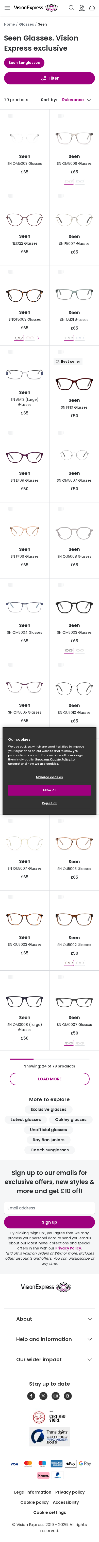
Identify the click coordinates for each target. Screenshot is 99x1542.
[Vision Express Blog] (68, 1396)
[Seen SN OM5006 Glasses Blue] (80, 182)
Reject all (49, 803)
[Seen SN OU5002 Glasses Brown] (69, 963)
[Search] (72, 8)
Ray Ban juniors (48, 1140)
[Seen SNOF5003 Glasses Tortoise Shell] (19, 338)
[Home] (36, 8)
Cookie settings (49, 1512)
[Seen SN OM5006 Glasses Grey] (69, 182)
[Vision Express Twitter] (43, 1396)
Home (9, 24)
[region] (50, 771)
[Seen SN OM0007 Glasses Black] (80, 1043)
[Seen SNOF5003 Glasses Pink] (30, 338)
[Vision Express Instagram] (56, 1396)
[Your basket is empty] (92, 8)
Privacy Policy (68, 1248)
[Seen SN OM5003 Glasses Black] (69, 651)
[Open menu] (7, 8)
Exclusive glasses (49, 1109)
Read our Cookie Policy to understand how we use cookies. (41, 761)
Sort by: (49, 100)
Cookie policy (34, 1502)
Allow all (49, 790)
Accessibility (66, 1502)
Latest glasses (26, 1119)
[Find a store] (82, 8)
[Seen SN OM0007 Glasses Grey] (69, 1043)
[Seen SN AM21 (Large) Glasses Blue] (80, 338)
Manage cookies (49, 777)
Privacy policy (70, 1492)
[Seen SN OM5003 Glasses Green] (80, 651)
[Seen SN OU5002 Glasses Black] (80, 963)
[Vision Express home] (49, 1287)
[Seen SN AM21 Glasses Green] (69, 338)
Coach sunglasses (49, 1150)
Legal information (32, 1492)
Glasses (26, 24)
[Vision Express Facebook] (31, 1396)
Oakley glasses (71, 1119)
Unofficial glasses (48, 1130)
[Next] (38, 338)
